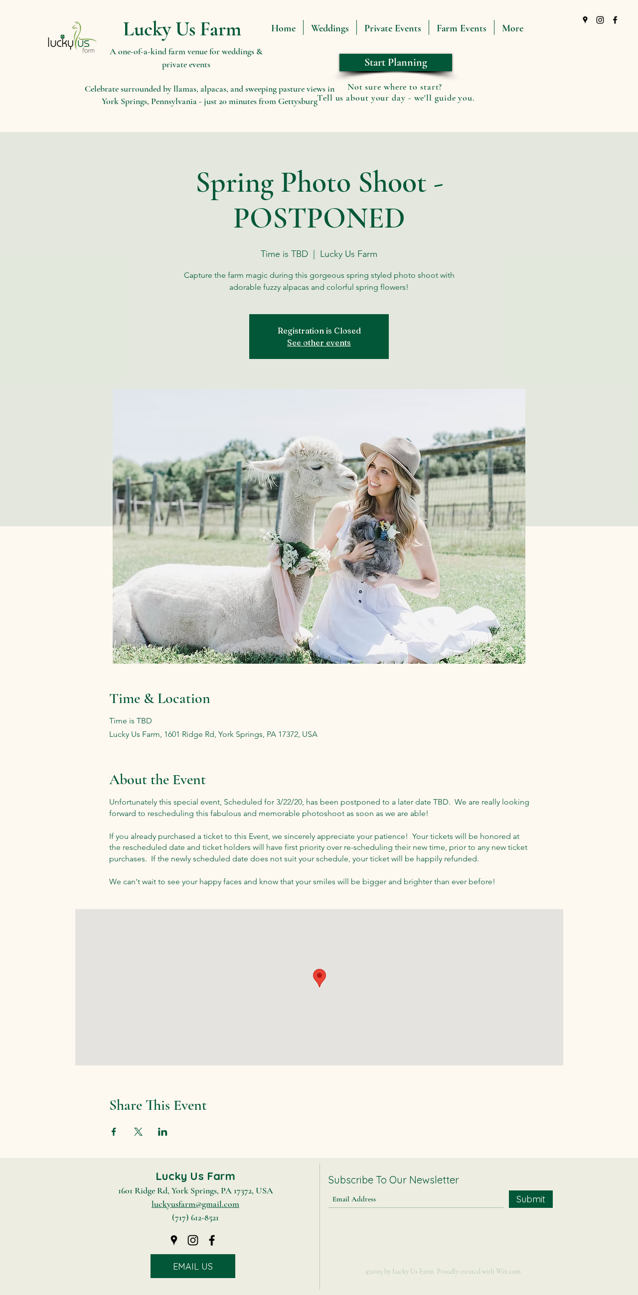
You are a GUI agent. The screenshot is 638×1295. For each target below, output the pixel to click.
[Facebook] (615, 20)
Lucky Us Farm (182, 29)
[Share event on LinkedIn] (162, 1132)
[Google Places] (585, 20)
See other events (319, 343)
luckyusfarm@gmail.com (195, 1203)
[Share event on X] (138, 1132)
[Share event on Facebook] (114, 1132)
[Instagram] (600, 20)
